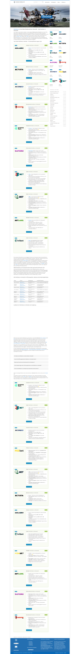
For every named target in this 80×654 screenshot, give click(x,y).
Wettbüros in (15, 637)
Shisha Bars (31, 642)
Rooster (30, 106)
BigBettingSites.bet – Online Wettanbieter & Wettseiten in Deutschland (33, 349)
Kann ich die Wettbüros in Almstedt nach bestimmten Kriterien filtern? (26, 368)
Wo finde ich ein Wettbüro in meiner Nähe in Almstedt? (23, 356)
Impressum (57, 652)
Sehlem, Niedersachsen (58, 93)
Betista (30, 69)
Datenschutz (61, 652)
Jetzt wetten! (29, 60)
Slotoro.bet (31, 150)
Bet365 (18, 36)
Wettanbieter (53, 2)
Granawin (30, 128)
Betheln (58, 120)
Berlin (41, 337)
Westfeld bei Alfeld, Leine (58, 91)
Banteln (58, 124)
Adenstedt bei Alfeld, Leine (58, 97)
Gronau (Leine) (58, 117)
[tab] (31, 356)
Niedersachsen (25, 637)
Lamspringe (58, 104)
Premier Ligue (25, 260)
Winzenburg (58, 118)
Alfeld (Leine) (58, 110)
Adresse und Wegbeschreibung (22, 282)
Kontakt (46, 373)
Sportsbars (30, 641)
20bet (27, 36)
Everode (58, 107)
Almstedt (36, 45)
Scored (30, 86)
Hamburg (44, 337)
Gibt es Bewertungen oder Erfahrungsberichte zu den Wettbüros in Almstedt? (27, 365)
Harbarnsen (58, 98)
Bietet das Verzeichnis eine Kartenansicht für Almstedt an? (24, 362)
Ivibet (30, 240)
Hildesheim (58, 106)
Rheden (58, 114)
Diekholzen (58, 95)
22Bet (30, 174)
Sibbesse (58, 94)
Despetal (58, 108)
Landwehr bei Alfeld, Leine (58, 123)
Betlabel (30, 220)
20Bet (30, 196)
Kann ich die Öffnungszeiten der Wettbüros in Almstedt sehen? (25, 359)
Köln (14, 338)
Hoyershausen (58, 126)
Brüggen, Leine (58, 113)
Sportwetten (47, 2)
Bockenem (58, 111)
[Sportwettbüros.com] (19, 2)
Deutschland (20, 637)
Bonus (59, 2)
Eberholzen (58, 101)
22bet (20, 36)
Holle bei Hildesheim (58, 116)
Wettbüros (63, 2)
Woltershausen (58, 100)
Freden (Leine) (58, 121)
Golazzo (30, 47)
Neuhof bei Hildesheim (58, 103)
